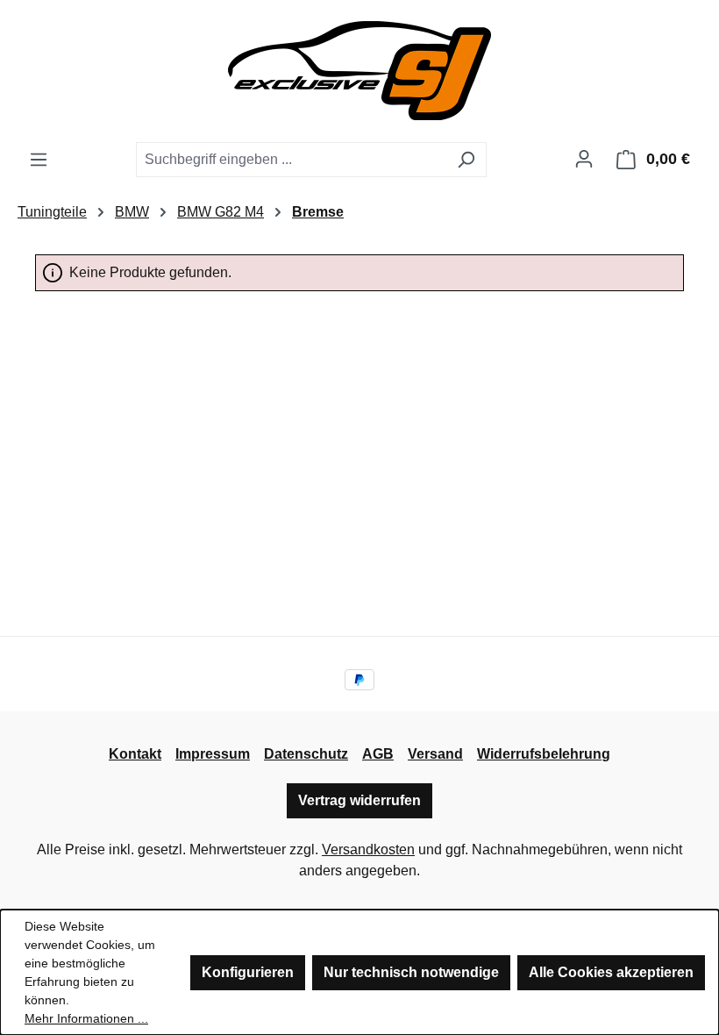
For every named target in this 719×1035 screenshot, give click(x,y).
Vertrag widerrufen (359, 800)
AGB (378, 753)
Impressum (212, 753)
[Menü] (39, 159)
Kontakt (135, 753)
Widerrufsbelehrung (543, 753)
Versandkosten (368, 849)
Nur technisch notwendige (411, 972)
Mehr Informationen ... (86, 1018)
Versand (435, 753)
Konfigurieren (248, 972)
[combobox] (291, 159)
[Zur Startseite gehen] (359, 70)
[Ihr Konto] (584, 158)
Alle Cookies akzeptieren (611, 972)
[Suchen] (466, 159)
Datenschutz (306, 753)
